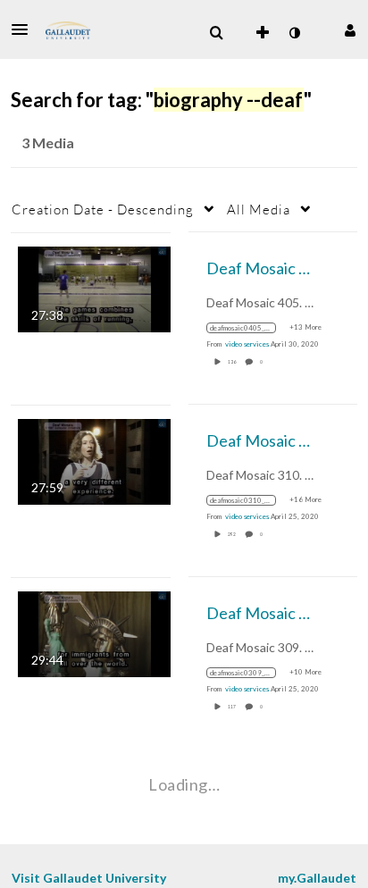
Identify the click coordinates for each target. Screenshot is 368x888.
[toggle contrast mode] (294, 33)
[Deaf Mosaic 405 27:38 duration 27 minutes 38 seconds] (94, 287)
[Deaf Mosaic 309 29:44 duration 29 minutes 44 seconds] (94, 632)
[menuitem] (216, 33)
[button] (25, 29)
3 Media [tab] (47, 142)
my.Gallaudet (317, 877)
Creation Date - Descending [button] (103, 209)
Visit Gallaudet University (89, 877)
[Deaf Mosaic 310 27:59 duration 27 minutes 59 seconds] (94, 459)
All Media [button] (258, 209)
